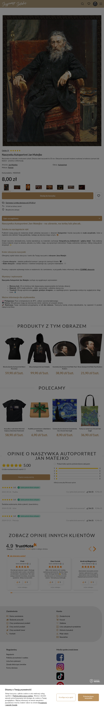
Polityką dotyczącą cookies (23, 696)
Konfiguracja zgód (66, 697)
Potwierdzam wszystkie (88, 697)
